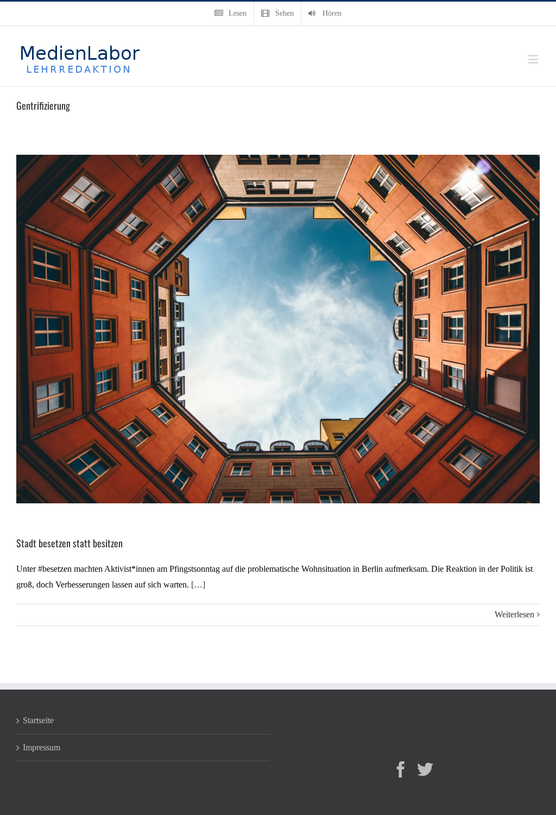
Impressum (41, 747)
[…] (198, 584)
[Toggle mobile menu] (534, 59)
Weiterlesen (514, 614)
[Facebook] (401, 769)
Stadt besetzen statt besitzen (69, 543)
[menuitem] (230, 14)
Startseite (38, 720)
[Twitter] (425, 769)
